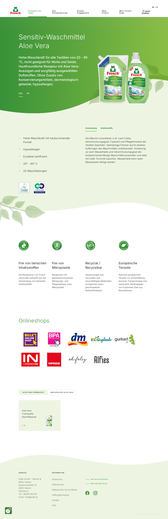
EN (157, 7)
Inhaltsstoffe (107, 128)
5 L (28, 93)
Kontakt (55, 500)
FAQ (54, 505)
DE (153, 7)
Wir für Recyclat (99, 483)
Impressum (57, 479)
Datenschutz (58, 484)
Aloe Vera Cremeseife (33, 392)
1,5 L (21, 93)
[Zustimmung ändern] (8, 510)
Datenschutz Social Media (64, 489)
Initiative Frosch (99, 479)
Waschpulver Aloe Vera (62, 392)
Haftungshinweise (60, 495)
